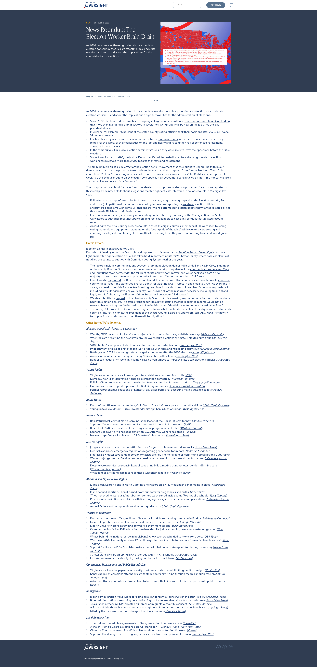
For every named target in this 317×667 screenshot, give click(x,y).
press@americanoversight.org (114, 96)
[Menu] (231, 5)
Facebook (225, 647)
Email (231, 647)
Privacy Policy (119, 658)
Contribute (215, 5)
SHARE (153, 101)
